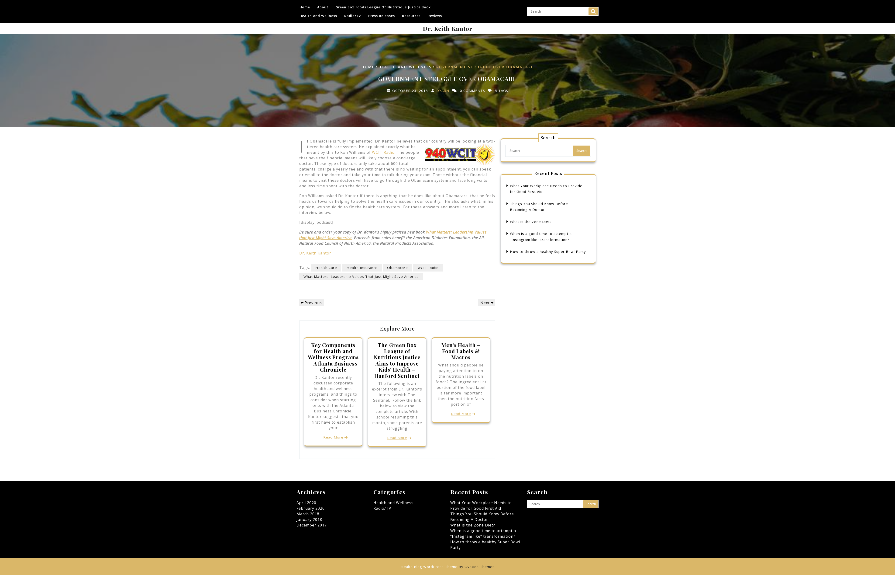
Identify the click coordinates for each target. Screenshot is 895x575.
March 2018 (307, 513)
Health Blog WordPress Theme (448, 566)
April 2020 (306, 502)
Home (304, 7)
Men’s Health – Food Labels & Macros (460, 351)
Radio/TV (352, 16)
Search (593, 11)
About (322, 7)
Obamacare (397, 267)
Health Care (326, 267)
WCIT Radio (383, 152)
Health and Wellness (318, 16)
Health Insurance (362, 267)
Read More (333, 437)
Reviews (435, 16)
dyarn (442, 90)
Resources (411, 16)
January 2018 (309, 519)
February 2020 (310, 508)
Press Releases (381, 16)
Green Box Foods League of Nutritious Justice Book (383, 7)
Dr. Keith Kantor (447, 28)
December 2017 (311, 525)
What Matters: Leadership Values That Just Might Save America (361, 276)
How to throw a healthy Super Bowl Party (548, 251)
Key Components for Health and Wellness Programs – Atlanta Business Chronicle (333, 357)
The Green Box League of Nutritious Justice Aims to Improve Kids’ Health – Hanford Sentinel (397, 360)
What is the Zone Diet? (531, 221)
